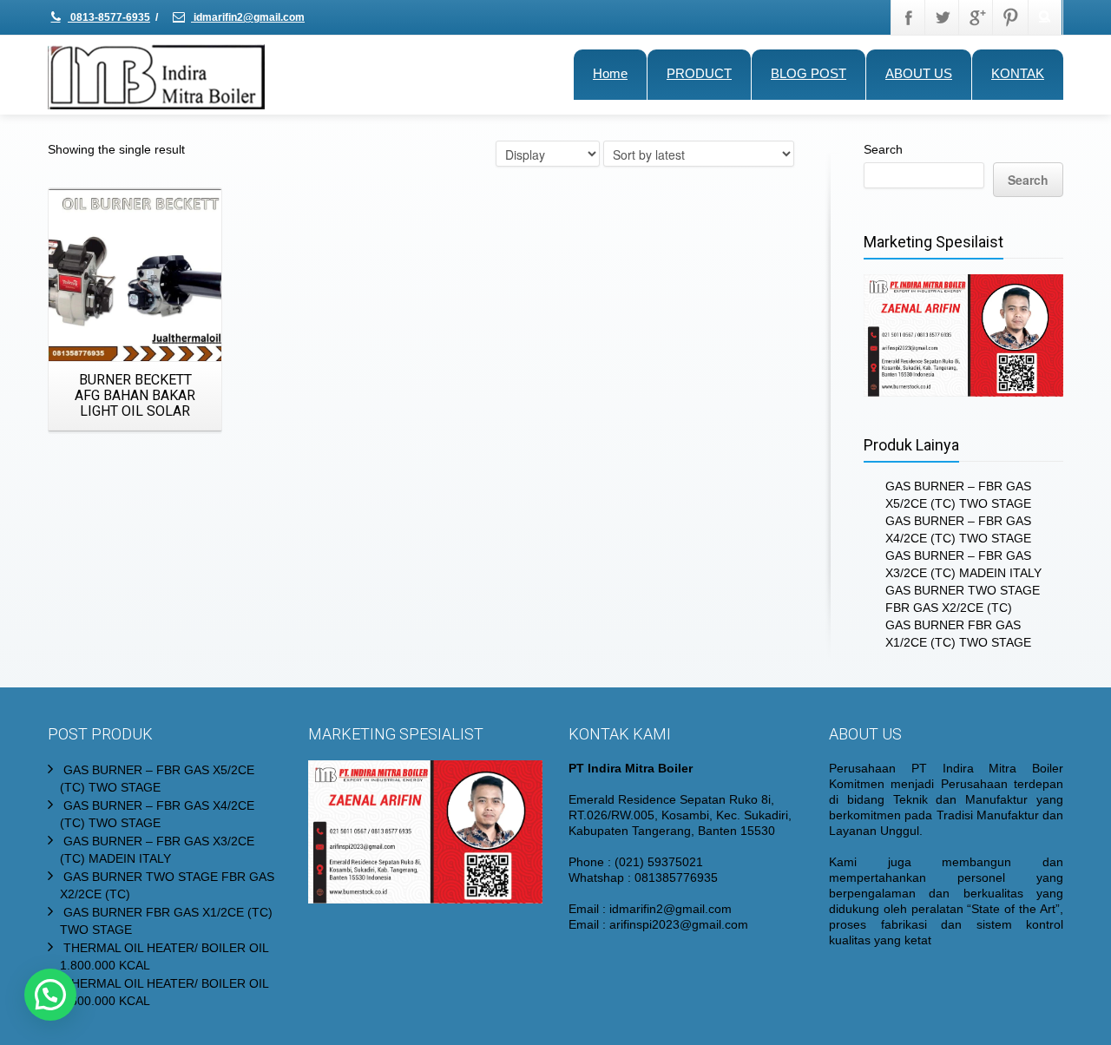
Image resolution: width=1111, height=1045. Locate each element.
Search (883, 149)
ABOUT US (918, 73)
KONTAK (1017, 73)
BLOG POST (808, 73)
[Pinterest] (1010, 17)
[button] (50, 995)
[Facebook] (908, 17)
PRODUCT (699, 73)
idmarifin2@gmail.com (248, 17)
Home (610, 73)
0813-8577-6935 (109, 17)
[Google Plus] (976, 17)
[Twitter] (942, 17)
